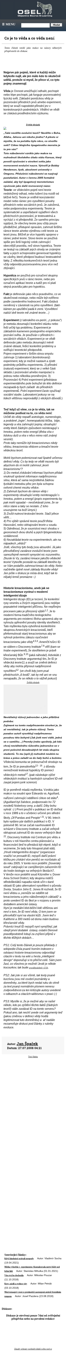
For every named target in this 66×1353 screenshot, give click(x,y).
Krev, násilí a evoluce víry (15, 1283)
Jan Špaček (27, 1043)
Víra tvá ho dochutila (14, 1275)
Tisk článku (33, 1056)
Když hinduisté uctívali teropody (19, 1258)
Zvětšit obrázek (33, 125)
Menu (8, 24)
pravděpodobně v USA (38, 968)
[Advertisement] (33, 1091)
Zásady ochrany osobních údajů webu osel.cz (33, 1349)
